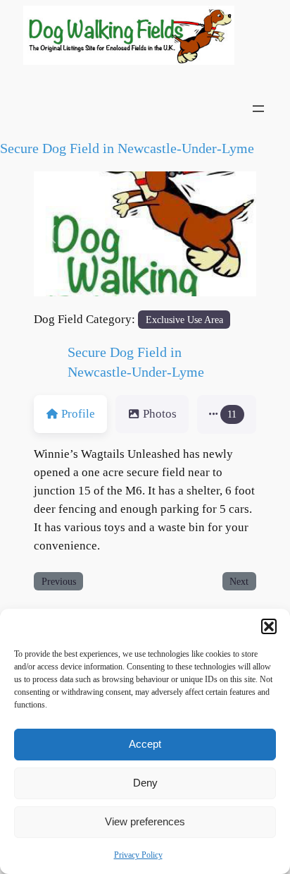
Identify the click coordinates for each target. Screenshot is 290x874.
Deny (145, 783)
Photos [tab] (160, 413)
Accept (145, 744)
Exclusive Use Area (184, 319)
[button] (269, 626)
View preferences (145, 821)
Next (238, 581)
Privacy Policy (138, 855)
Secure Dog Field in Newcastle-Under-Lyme (127, 148)
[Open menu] (258, 108)
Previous (59, 581)
